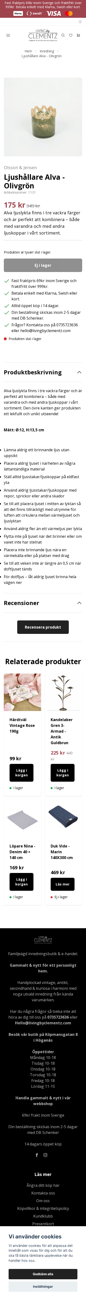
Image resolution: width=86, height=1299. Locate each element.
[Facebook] (37, 1155)
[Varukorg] (78, 35)
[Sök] (63, 35)
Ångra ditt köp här (43, 1185)
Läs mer (63, 884)
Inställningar (43, 1286)
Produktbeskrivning (33, 372)
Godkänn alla (43, 1274)
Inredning (47, 51)
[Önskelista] (71, 35)
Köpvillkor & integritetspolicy (43, 1208)
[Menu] (8, 35)
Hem (28, 51)
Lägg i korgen (21, 772)
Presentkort (43, 1223)
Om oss (43, 1200)
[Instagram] (45, 1155)
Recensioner (21, 603)
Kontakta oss (43, 1193)
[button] (74, 119)
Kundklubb (43, 1216)
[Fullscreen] (43, 117)
